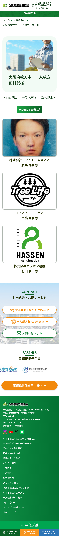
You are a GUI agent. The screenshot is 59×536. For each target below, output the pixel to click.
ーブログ (7, 468)
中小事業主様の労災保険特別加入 (19, 438)
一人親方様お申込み (12, 497)
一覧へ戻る (29, 97)
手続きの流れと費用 (12, 448)
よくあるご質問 (10, 482)
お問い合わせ (9, 502)
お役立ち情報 (9, 463)
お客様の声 (8, 477)
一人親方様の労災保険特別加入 (18, 443)
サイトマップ (9, 512)
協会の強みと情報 (11, 453)
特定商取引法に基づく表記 (16, 487)
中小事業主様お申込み (13, 492)
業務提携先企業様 (11, 458)
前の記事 (12, 97)
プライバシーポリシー (13, 507)
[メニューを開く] (55, 5)
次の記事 (47, 97)
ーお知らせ (8, 472)
